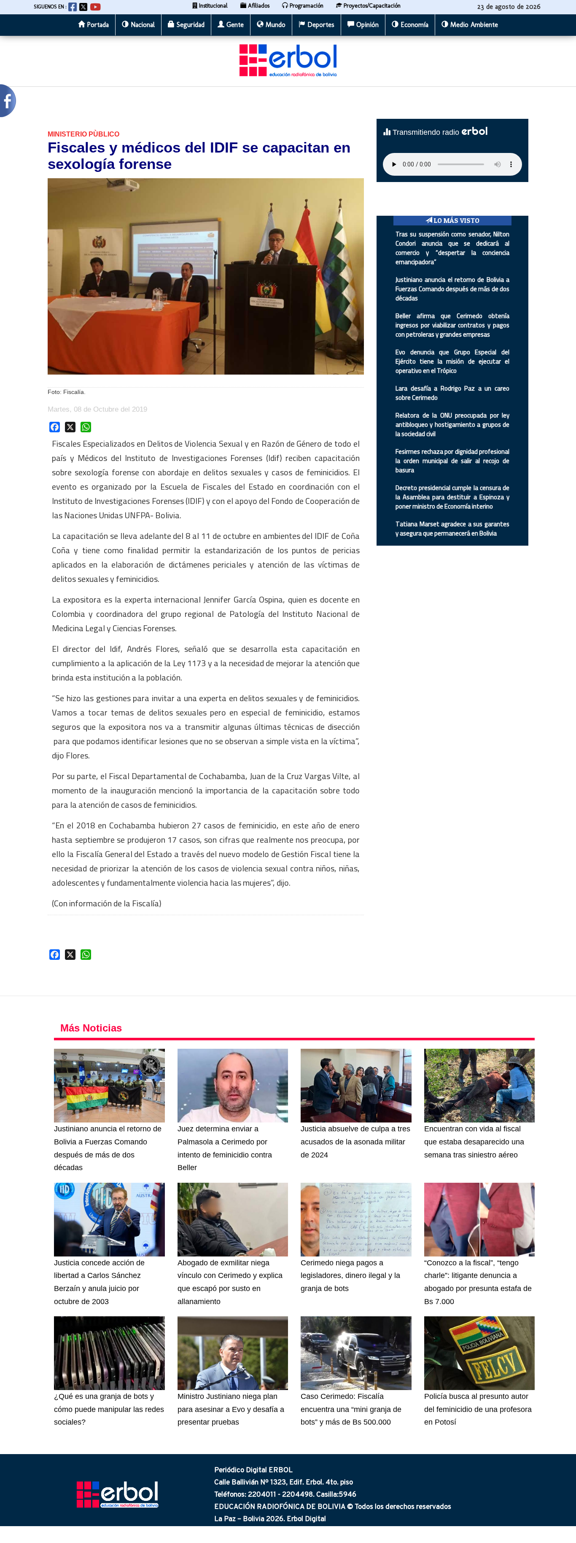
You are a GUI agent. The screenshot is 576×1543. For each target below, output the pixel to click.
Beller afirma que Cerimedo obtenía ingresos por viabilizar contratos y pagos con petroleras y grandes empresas (452, 325)
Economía (413, 25)
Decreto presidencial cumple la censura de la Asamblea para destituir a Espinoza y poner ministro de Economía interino (452, 497)
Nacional (142, 25)
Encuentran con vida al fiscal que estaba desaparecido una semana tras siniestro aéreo (474, 1142)
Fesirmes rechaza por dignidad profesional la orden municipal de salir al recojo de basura (452, 460)
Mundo (274, 25)
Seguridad (190, 25)
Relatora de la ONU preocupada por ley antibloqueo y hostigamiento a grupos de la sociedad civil (452, 424)
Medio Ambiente (473, 25)
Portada (97, 25)
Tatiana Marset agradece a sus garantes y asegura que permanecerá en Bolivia (452, 528)
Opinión (366, 25)
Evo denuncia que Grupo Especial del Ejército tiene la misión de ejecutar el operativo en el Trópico (452, 361)
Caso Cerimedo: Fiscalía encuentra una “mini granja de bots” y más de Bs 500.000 (351, 1409)
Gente (234, 25)
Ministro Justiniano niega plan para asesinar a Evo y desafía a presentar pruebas (231, 1409)
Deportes (319, 25)
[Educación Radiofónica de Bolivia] (288, 59)
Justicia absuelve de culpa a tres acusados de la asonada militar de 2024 (355, 1142)
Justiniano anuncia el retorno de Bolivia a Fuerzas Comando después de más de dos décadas (452, 288)
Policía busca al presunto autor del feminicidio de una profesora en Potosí (478, 1409)
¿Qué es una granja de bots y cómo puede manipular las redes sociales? (109, 1409)
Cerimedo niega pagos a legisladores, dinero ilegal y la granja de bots (350, 1276)
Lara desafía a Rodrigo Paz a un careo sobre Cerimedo (452, 393)
